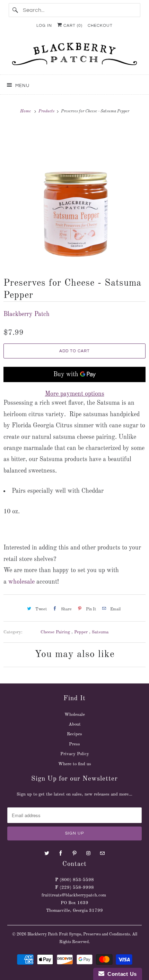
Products (46, 111)
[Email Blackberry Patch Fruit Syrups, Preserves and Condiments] (102, 853)
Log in (44, 25)
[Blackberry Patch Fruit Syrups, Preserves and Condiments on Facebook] (60, 853)
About (75, 724)
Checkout (100, 25)
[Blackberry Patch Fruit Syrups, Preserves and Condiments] (74, 56)
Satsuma (100, 632)
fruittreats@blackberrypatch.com (74, 895)
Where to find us (74, 764)
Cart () (72, 25)
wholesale (21, 582)
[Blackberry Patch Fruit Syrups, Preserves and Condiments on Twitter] (46, 853)
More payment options (74, 394)
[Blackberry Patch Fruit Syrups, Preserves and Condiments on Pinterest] (74, 853)
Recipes (74, 734)
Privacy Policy (74, 754)
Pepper (81, 632)
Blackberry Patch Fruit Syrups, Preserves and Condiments (78, 934)
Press (74, 744)
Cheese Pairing (56, 632)
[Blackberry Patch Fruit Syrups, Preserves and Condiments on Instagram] (88, 853)
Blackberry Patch (26, 314)
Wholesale (74, 714)
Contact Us (120, 974)
